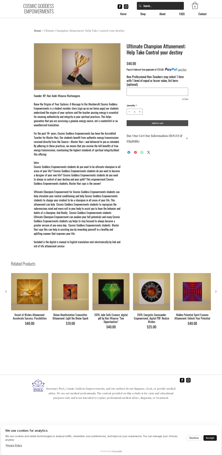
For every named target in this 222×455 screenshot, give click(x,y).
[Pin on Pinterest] (135, 152)
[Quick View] (29, 291)
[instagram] (126, 6)
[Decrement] (129, 111)
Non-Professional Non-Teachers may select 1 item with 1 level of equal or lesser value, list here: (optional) (155, 80)
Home (37, 30)
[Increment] (140, 111)
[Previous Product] (6, 291)
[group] (111, 301)
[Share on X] (149, 152)
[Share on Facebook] (129, 152)
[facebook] (120, 6)
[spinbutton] (134, 111)
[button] (195, 5)
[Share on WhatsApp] (142, 152)
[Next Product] (216, 291)
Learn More (182, 69)
